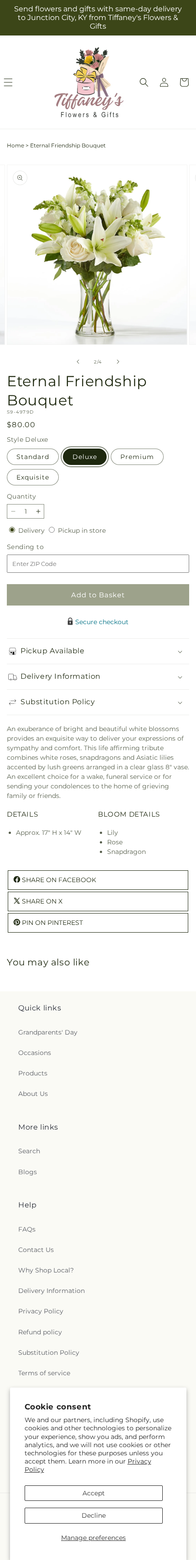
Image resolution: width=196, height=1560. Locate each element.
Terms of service (44, 1373)
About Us (33, 1094)
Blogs (27, 1172)
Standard (32, 457)
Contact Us (36, 1250)
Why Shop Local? (46, 1270)
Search (29, 1151)
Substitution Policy (48, 1352)
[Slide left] (78, 362)
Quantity (21, 496)
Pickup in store (82, 530)
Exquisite (32, 477)
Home (15, 145)
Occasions (34, 1053)
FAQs (27, 1229)
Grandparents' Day (47, 1032)
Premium (137, 457)
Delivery (32, 530)
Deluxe (84, 457)
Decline (94, 1515)
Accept (94, 1493)
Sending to (39, 547)
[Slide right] (118, 362)
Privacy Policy (40, 1311)
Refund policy (40, 1332)
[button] (144, 82)
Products (32, 1073)
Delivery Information (51, 1291)
